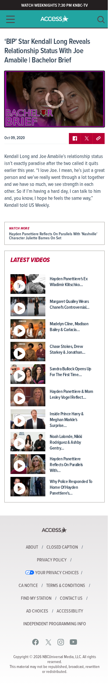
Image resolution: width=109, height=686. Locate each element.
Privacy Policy (52, 560)
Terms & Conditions (65, 586)
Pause (16, 118)
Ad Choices (37, 611)
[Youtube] (73, 642)
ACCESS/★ (54, 18)
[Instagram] (61, 642)
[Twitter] (48, 642)
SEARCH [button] (101, 19)
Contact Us (71, 598)
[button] (8, 19)
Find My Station (36, 598)
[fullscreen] (93, 118)
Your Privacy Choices (57, 573)
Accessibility (70, 611)
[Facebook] (35, 642)
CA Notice (28, 586)
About (32, 547)
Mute (26, 118)
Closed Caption (62, 547)
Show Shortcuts (75, 118)
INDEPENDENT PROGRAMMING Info (54, 624)
